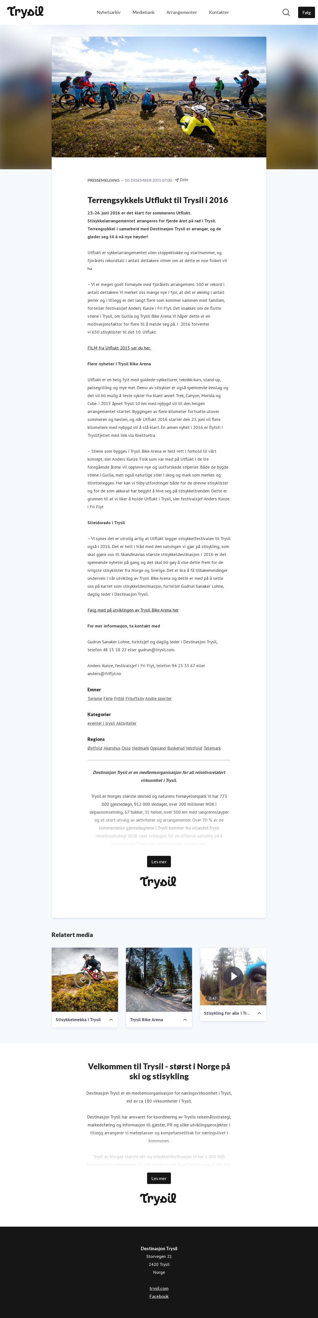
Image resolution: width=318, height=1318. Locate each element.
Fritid (119, 698)
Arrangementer (181, 12)
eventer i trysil (101, 723)
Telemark (212, 748)
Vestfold (194, 748)
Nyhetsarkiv (108, 12)
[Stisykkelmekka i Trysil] (85, 980)
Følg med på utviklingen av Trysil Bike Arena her (133, 610)
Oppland (158, 748)
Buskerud (176, 748)
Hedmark (140, 748)
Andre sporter (158, 698)
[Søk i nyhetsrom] (286, 12)
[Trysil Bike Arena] (159, 980)
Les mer (159, 861)
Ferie (108, 698)
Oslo (126, 748)
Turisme (94, 698)
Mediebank (143, 12)
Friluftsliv (134, 698)
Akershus (112, 748)
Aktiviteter (126, 723)
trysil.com (159, 1288)
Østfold (94, 748)
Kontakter (219, 12)
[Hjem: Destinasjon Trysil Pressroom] (26, 12)
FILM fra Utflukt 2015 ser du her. (119, 348)
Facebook (159, 1296)
